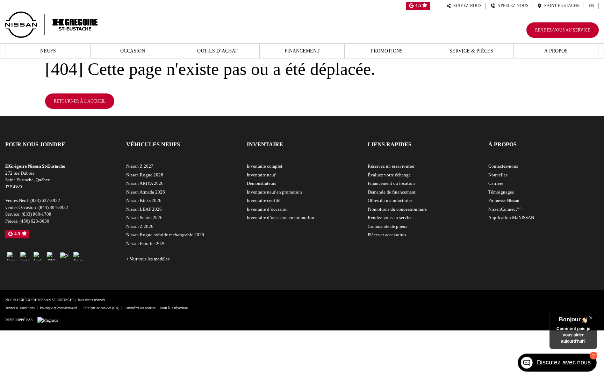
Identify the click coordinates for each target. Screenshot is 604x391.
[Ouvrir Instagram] (24, 256)
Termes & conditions (20, 308)
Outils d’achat (217, 51)
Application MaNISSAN (511, 217)
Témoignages (501, 192)
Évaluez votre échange (389, 174)
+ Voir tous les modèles (148, 258)
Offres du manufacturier (390, 200)
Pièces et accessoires (387, 234)
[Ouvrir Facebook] (11, 256)
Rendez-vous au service (562, 30)
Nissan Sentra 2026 (144, 217)
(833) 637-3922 (45, 200)
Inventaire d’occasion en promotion (280, 217)
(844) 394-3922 (53, 207)
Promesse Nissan (503, 200)
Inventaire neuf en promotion (274, 192)
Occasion (132, 51)
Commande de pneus (387, 226)
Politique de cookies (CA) (100, 308)
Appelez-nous (511, 5)
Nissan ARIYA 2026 (145, 183)
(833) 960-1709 (36, 214)
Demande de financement (392, 192)
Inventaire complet (264, 166)
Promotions (387, 51)
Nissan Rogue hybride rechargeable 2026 (165, 234)
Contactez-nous (503, 166)
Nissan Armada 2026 (145, 192)
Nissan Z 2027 (139, 166)
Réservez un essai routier (391, 166)
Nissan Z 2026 (139, 226)
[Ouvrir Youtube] (77, 256)
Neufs (48, 51)
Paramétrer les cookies (140, 308)
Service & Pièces (471, 51)
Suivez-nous (466, 5)
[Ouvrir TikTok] (51, 256)
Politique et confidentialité (58, 308)
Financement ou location (391, 183)
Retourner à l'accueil (80, 101)
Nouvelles (498, 174)
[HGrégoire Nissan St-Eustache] (51, 23)
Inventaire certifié (263, 200)
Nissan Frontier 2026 (146, 243)
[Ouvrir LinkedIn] (38, 256)
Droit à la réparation (174, 308)
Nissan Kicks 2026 (143, 200)
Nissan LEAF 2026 (144, 209)
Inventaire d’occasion (267, 209)
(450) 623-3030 (34, 221)
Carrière (495, 183)
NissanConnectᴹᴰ (505, 209)
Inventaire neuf (261, 174)
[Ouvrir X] (64, 255)
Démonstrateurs (261, 183)
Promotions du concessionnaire (397, 209)
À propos (556, 51)
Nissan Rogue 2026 (144, 174)
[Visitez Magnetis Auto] (49, 319)
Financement (302, 51)
